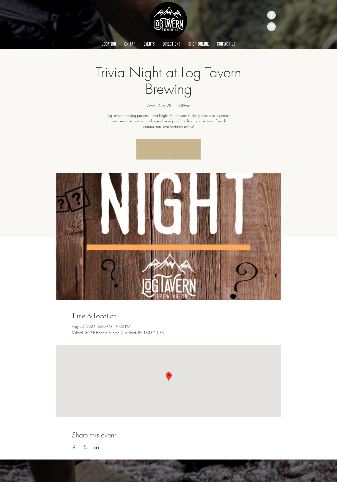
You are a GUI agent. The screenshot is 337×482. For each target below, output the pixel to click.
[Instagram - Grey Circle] (271, 26)
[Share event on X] (85, 447)
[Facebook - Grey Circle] (271, 15)
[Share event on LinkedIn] (96, 447)
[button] (108, 44)
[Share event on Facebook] (74, 447)
